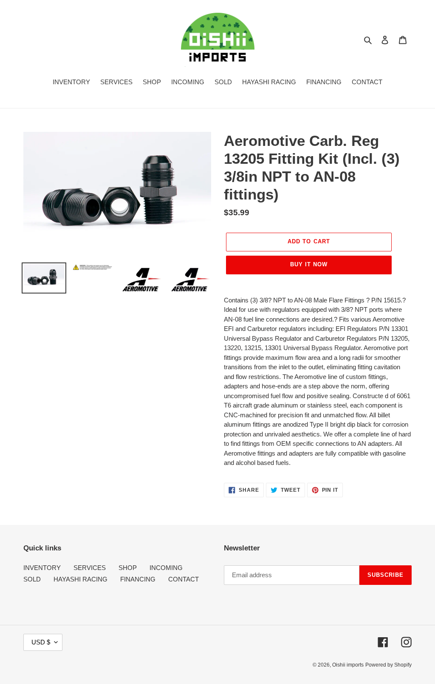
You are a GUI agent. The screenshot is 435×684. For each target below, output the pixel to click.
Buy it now (309, 264)
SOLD (32, 579)
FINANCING (137, 579)
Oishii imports (348, 665)
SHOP (128, 567)
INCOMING (166, 567)
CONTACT (183, 579)
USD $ (40, 642)
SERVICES (89, 567)
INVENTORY (42, 567)
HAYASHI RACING (80, 579)
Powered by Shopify (388, 665)
